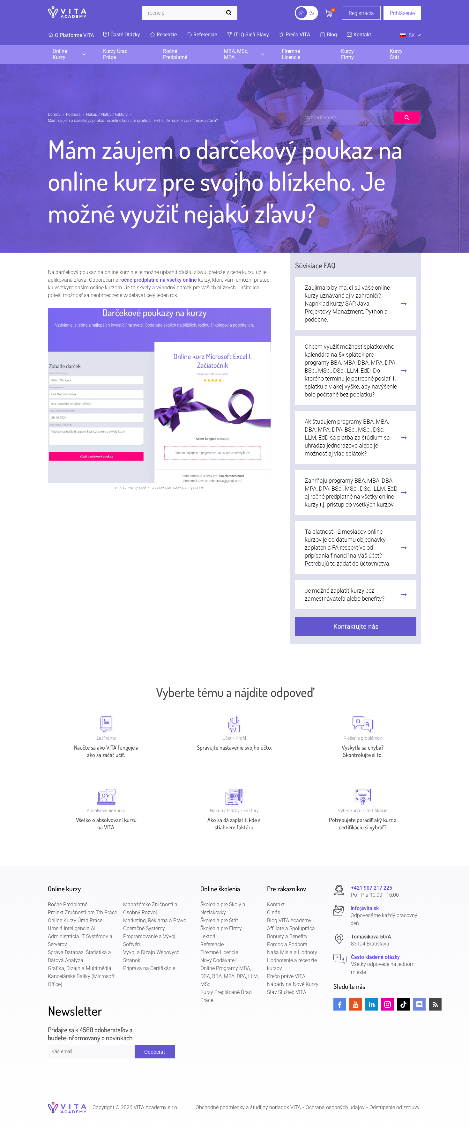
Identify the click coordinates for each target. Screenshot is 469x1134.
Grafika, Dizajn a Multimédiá (79, 968)
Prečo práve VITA (286, 976)
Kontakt (276, 904)
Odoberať (154, 1052)
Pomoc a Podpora (287, 944)
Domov (54, 114)
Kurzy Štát (396, 54)
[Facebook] (339, 1004)
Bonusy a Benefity (287, 936)
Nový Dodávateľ (218, 960)
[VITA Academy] (67, 1107)
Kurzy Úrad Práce (115, 54)
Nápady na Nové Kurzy (292, 984)
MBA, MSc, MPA (236, 54)
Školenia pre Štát (219, 920)
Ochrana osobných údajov (335, 1107)
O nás (273, 912)
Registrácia (361, 13)
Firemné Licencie (291, 54)
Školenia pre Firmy (221, 928)
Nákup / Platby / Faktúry (107, 114)
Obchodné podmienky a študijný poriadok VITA (248, 1107)
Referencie (212, 944)
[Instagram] (387, 1004)
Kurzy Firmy (347, 54)
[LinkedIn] (371, 1004)
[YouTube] (355, 1004)
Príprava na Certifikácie (149, 968)
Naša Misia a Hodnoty (292, 952)
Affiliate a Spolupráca (291, 928)
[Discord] (419, 1004)
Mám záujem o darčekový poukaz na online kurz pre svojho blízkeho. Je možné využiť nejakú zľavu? (133, 120)
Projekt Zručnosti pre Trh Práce (82, 912)
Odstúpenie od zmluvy (394, 1107)
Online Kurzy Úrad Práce (75, 920)
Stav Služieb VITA (286, 992)
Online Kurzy (60, 54)
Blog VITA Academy (289, 920)
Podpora (73, 114)
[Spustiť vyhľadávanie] (230, 13)
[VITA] (67, 13)
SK (412, 35)
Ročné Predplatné (175, 54)
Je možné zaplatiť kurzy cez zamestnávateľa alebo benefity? (344, 594)
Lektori (207, 936)
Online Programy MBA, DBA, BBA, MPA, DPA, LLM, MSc (229, 976)
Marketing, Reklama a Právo (154, 920)
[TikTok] (403, 1004)
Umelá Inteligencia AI (71, 928)
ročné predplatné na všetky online (158, 280)
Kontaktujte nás (355, 626)
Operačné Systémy (144, 928)
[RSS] (435, 1004)
